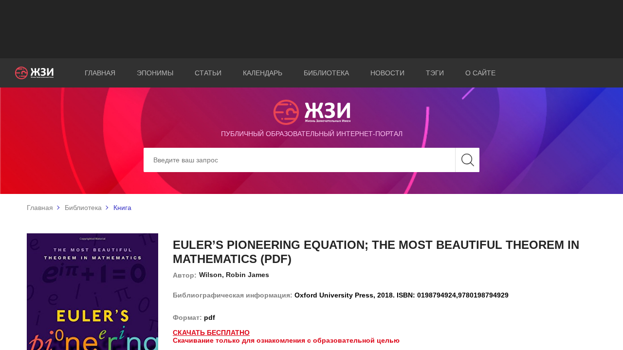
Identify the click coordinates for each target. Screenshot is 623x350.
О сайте (480, 73)
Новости (387, 73)
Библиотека (326, 73)
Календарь (262, 73)
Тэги (435, 73)
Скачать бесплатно (211, 332)
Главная (100, 73)
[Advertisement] (311, 29)
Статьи (208, 73)
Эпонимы (155, 73)
